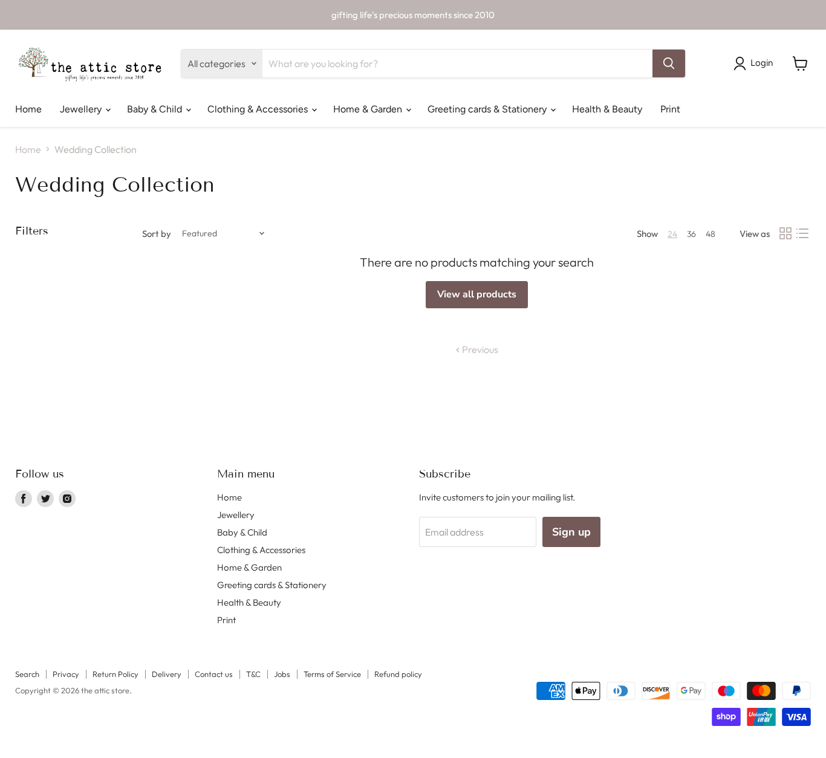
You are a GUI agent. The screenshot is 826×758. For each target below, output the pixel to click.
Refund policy (398, 674)
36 (691, 233)
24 (672, 233)
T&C (253, 674)
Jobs (282, 674)
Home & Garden (369, 109)
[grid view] (785, 233)
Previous (479, 349)
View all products (476, 294)
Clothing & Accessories (258, 109)
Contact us (214, 674)
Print (670, 109)
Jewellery (82, 109)
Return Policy (115, 674)
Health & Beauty (607, 109)
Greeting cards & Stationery (488, 109)
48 (710, 233)
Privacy (66, 674)
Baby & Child (155, 109)
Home (28, 109)
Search (27, 674)
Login (761, 62)
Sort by (156, 233)
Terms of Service (332, 674)
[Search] (668, 63)
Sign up (571, 532)
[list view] (802, 233)
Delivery (166, 674)
